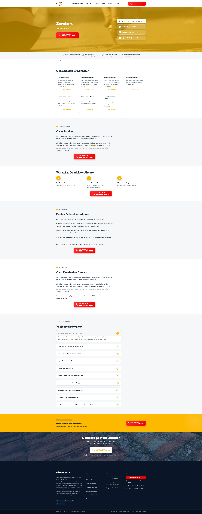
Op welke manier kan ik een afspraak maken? (71, 361)
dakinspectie (66, 244)
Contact (117, 3)
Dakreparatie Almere (91, 491)
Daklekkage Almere (91, 484)
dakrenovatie (69, 339)
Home (57, 61)
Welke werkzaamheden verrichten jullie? (70, 333)
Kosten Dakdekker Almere (92, 495)
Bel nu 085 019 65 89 (134, 477)
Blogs (110, 3)
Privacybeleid (114, 511)
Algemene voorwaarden (124, 511)
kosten (99, 219)
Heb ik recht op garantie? (65, 368)
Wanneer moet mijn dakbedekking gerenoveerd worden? (75, 383)
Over (97, 3)
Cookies (132, 511)
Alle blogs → (109, 494)
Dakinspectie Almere (91, 480)
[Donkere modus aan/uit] (198, 3)
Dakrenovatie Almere (91, 487)
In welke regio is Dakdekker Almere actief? (71, 346)
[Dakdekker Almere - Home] (60, 3)
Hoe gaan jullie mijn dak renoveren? (68, 397)
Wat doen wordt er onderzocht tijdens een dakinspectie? (75, 404)
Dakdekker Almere (77, 3)
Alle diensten (89, 499)
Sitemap (144, 511)
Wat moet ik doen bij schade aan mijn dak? (71, 390)
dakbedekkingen (93, 146)
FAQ (103, 3)
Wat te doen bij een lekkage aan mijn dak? (70, 375)
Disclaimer (138, 511)
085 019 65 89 (101, 244)
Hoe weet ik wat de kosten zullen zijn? (69, 353)
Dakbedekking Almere (91, 476)
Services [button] (88, 3)
